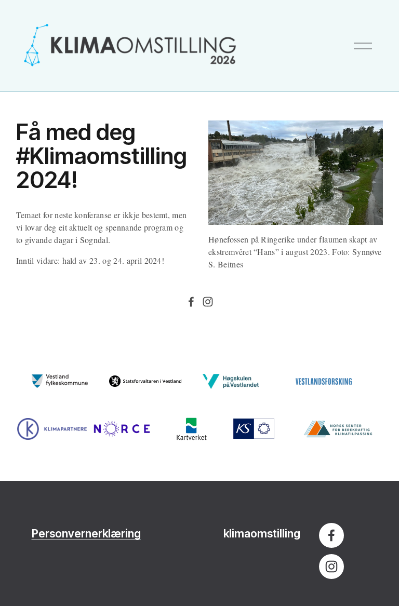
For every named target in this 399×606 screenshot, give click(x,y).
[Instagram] (208, 302)
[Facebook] (191, 302)
